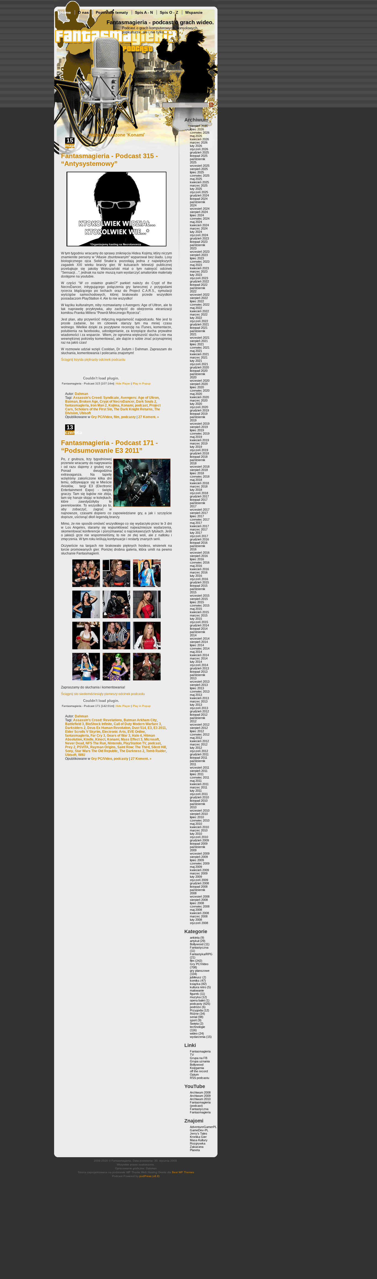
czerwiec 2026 (199, 132)
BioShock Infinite (99, 724)
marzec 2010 (199, 830)
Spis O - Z (169, 12)
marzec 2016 (199, 572)
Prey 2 (70, 747)
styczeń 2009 (199, 880)
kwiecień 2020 (199, 397)
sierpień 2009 (199, 856)
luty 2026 (196, 145)
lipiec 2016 (197, 559)
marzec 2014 (199, 658)
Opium (194, 1074)
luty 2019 (196, 446)
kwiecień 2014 (199, 655)
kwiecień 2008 (199, 913)
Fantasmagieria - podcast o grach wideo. (160, 22)
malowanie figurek (197, 992)
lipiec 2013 (197, 688)
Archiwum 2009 (200, 1095)
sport (193, 1020)
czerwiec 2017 (199, 519)
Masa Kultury (199, 1140)
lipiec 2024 (197, 215)
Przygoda (196, 1010)
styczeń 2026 (199, 149)
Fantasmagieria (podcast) (200, 1104)
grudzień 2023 (199, 238)
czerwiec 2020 (199, 390)
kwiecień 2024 (199, 225)
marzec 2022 (199, 314)
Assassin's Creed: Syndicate (96, 398)
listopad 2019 (199, 413)
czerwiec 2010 (199, 820)
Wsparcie (194, 12)
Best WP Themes (183, 1172)
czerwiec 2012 (199, 734)
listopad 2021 (199, 327)
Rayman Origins (103, 747)
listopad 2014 (199, 628)
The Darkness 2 (132, 751)
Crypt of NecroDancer (117, 401)
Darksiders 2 (75, 728)
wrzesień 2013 (199, 681)
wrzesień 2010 (199, 810)
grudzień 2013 (199, 668)
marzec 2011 (198, 787)
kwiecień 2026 (199, 139)
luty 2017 (196, 532)
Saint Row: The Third (133, 747)
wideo (194, 1033)
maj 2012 (196, 737)
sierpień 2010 (199, 813)
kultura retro (198, 987)
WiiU (81, 755)
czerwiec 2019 (199, 433)
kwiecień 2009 (199, 870)
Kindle (89, 739)
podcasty (128, 417)
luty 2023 (196, 274)
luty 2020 (196, 403)
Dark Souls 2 (146, 401)
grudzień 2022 (199, 281)
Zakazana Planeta (196, 1148)
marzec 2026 (199, 142)
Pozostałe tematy (112, 12)
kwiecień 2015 (199, 612)
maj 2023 (196, 264)
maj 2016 (196, 565)
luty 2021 (196, 360)
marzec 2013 (199, 701)
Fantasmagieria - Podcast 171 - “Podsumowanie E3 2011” (109, 446)
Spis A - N (144, 12)
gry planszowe (199, 970)
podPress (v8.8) (149, 1176)
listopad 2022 (199, 284)
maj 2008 (196, 909)
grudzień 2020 (199, 367)
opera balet (197, 1000)
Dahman (81, 394)
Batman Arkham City (140, 720)
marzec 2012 (199, 744)
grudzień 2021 (199, 324)
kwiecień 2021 (199, 354)
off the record (199, 1071)
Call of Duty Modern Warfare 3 (137, 724)
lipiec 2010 (197, 817)
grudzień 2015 (199, 582)
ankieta (195, 937)
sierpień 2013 (199, 684)
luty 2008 (196, 919)
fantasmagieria (77, 405)
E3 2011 (159, 728)
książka (195, 983)
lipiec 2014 (197, 645)
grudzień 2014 (199, 625)
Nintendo (115, 743)
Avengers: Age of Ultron (140, 398)
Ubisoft (85, 413)
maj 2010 (196, 823)
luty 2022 (196, 317)
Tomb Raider (156, 751)
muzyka (195, 997)
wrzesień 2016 (199, 552)
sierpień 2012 (199, 727)
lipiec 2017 (197, 516)
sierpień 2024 (199, 212)
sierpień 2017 (199, 513)
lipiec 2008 (197, 903)
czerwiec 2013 (199, 691)
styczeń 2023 (199, 278)
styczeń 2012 (199, 751)
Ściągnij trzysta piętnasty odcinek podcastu (93, 360)
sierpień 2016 (199, 556)
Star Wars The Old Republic (96, 751)
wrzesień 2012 (199, 724)
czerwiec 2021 (199, 347)
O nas (83, 12)
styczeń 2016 (199, 579)
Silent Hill (158, 747)
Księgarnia (197, 1068)
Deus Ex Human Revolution (108, 728)
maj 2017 (196, 522)
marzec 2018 (199, 486)
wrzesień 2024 (199, 208)
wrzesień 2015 (199, 595)
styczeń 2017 (199, 536)
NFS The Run (96, 743)
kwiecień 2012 (199, 741)
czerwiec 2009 (199, 863)
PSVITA (83, 747)
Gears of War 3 (118, 735)
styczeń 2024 (199, 235)
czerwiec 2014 (199, 648)
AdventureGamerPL (203, 1127)
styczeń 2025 (199, 192)
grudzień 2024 (199, 195)
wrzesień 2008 (199, 896)
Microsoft (151, 739)
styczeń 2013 (199, 708)
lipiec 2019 (197, 430)
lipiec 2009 (197, 860)
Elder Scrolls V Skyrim (82, 732)
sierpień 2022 (199, 298)
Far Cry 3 (98, 735)
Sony (69, 751)
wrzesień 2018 (199, 466)
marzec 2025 (199, 185)
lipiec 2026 (197, 129)
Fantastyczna (199, 947)
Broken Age (88, 401)
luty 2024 (196, 231)
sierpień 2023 (199, 255)
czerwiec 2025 (199, 175)
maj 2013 (196, 694)
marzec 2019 (199, 443)
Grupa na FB (198, 1058)
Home (65, 12)
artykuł (194, 941)
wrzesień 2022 (199, 294)
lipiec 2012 (197, 731)
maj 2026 (196, 136)
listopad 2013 (199, 671)
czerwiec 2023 (199, 261)
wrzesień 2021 (199, 337)
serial (193, 1017)
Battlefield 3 (74, 724)
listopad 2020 (199, 370)
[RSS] (211, 106)
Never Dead (74, 743)
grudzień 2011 (199, 754)
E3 (150, 728)
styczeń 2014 (199, 665)
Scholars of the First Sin (93, 409)
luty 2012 (196, 747)
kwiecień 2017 (199, 526)
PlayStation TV (134, 743)
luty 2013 (196, 704)
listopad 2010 (199, 800)
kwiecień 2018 (199, 483)
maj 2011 (196, 780)
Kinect (100, 739)
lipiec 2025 (197, 172)
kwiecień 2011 (199, 784)
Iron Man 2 (99, 405)
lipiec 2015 (197, 602)
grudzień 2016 (199, 539)
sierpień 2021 (199, 341)
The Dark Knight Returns (133, 409)
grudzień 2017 (199, 496)
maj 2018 (196, 479)
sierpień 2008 (199, 899)
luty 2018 (196, 489)
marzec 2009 (199, 873)
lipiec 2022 (197, 301)
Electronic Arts (114, 732)
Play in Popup (142, 383)
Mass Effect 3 (131, 739)
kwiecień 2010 (199, 827)
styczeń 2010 (199, 837)
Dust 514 (139, 728)
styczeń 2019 (199, 450)
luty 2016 (196, 575)
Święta (194, 1023)
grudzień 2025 (199, 152)
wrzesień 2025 (199, 165)
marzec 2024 (199, 228)
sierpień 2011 (199, 770)
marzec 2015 (199, 615)
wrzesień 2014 (199, 638)
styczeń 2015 (199, 622)
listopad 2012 (199, 714)
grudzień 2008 (199, 883)
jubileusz (195, 977)
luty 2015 (196, 618)
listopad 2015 (199, 585)
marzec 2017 (199, 529)
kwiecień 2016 (199, 569)
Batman (71, 401)
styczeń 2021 (199, 364)
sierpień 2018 (199, 470)
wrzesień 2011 (199, 767)
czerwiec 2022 (199, 304)
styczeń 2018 (199, 493)
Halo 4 (137, 735)
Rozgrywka (197, 1143)
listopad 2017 (199, 499)
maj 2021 (196, 350)
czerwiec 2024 (199, 218)
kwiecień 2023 (199, 268)
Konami (127, 405)
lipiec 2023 (197, 258)
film (117, 417)
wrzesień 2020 (199, 380)
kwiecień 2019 (199, 440)
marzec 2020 (199, 400)
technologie (197, 1026)
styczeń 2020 (199, 407)
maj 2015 (196, 608)
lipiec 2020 (197, 387)
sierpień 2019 (199, 427)
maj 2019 (196, 436)
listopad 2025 (199, 155)
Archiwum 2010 (200, 1099)
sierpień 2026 (199, 126)
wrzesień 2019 (199, 423)
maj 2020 (196, 393)
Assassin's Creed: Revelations (97, 720)
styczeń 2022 (199, 321)
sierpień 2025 (199, 169)
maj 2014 (196, 651)
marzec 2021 (199, 357)
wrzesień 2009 (199, 853)
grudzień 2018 (199, 453)
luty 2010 (196, 833)
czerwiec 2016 (199, 562)
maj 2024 (196, 222)
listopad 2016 (199, 542)
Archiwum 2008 (200, 1092)
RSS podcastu (199, 1077)
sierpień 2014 (199, 641)
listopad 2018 (199, 456)
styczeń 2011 (199, 794)
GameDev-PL (199, 1130)
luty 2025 (196, 188)
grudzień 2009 (199, 840)
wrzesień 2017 (199, 509)
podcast (141, 405)
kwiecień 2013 (199, 698)
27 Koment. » (148, 417)
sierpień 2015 (199, 599)
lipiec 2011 (197, 774)
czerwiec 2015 (199, 605)
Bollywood (196, 944)
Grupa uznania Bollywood (200, 1063)
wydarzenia (197, 1036)
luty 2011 (196, 790)
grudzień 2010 (199, 797)
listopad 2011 (198, 757)
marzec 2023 (199, 271)
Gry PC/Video (101, 417)
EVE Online (136, 732)
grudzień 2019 (199, 410)
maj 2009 (196, 866)
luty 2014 (196, 661)
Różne (194, 1013)
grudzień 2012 (199, 711)
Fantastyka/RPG (201, 954)
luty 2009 (196, 876)
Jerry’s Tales (198, 1133)
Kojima (114, 405)
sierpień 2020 (199, 384)
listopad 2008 (199, 886)
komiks (195, 980)
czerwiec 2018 (199, 476)
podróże (195, 1007)
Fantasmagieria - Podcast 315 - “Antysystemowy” (109, 159)
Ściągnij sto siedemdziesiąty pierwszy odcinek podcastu (103, 694)
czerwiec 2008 (199, 906)
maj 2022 (196, 307)
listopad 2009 (199, 843)
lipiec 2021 (197, 344)
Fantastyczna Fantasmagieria (200, 1110)
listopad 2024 (199, 198)
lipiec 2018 (197, 473)
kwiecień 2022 (199, 311)
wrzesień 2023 (199, 251)
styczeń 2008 (199, 923)
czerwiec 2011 (199, 777)
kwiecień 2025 (199, 182)
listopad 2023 (199, 241)
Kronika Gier (198, 1136)
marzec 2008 (199, 916)
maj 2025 (196, 179)
